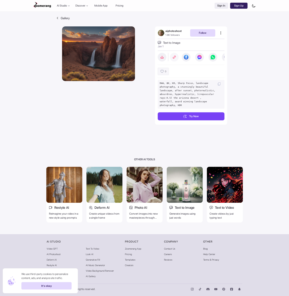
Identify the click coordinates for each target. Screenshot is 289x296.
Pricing (119, 5)
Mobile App (101, 5)
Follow (202, 32)
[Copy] (219, 84)
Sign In (221, 5)
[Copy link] (174, 57)
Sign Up (239, 5)
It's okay (46, 285)
